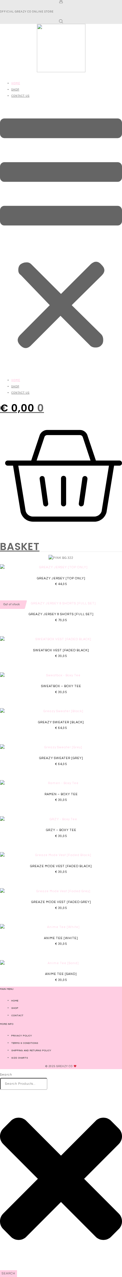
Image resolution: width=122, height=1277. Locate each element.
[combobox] (23, 1084)
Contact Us (20, 96)
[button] (61, 235)
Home (15, 83)
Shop (15, 89)
